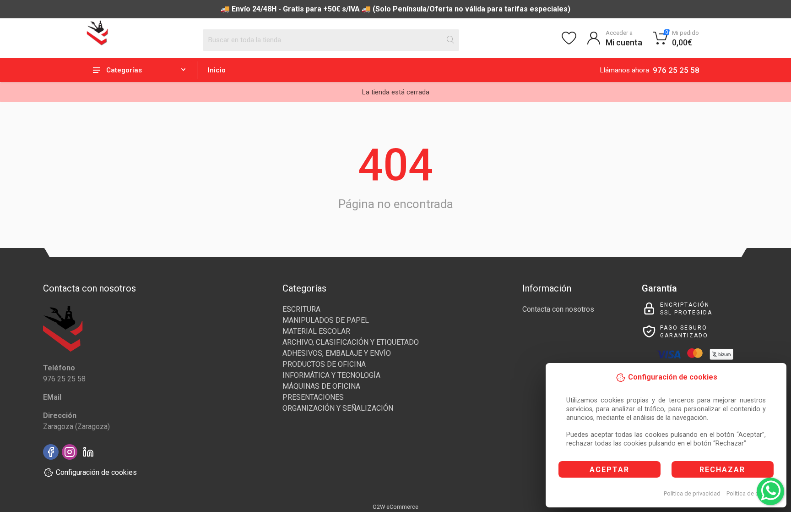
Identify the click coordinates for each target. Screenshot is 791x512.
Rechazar (722, 469)
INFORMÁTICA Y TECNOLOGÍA (331, 375)
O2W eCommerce (395, 506)
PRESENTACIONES (313, 397)
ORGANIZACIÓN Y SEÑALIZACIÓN (337, 408)
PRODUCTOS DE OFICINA (324, 364)
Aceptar (609, 469)
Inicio (217, 70)
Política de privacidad (692, 493)
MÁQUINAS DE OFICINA (321, 386)
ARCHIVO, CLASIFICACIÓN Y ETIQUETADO (350, 342)
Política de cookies (751, 493)
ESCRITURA (301, 309)
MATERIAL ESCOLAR (316, 331)
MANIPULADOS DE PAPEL (325, 320)
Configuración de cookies (96, 472)
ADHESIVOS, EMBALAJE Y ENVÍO (336, 353)
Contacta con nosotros (558, 309)
